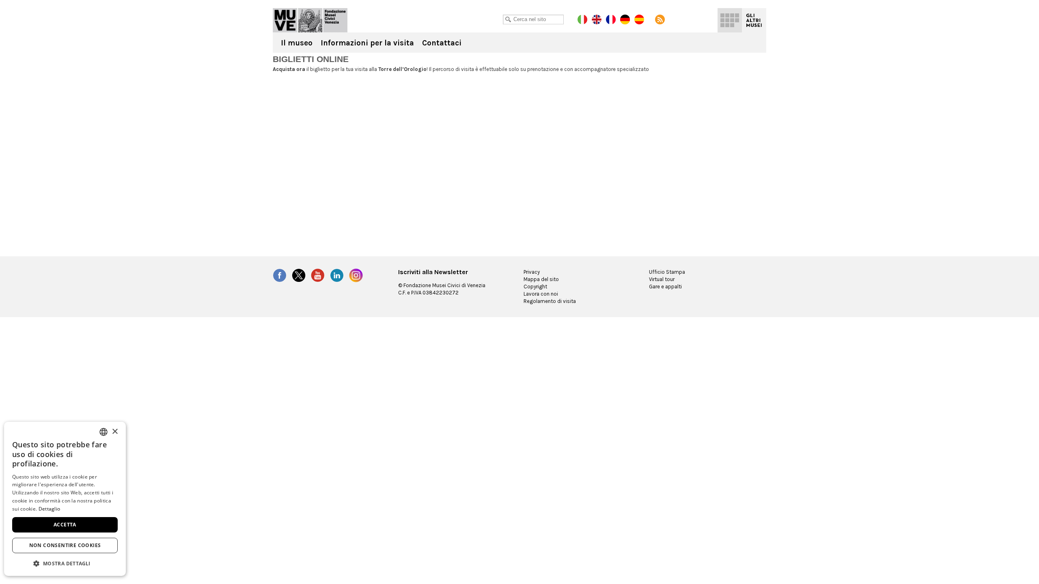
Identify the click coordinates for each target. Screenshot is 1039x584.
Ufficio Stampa (667, 272)
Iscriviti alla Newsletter (433, 272)
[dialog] (65, 499)
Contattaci (441, 43)
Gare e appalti (665, 286)
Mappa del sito (541, 279)
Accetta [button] (65, 524)
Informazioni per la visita (367, 43)
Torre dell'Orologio (310, 20)
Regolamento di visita (550, 301)
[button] (65, 563)
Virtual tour (662, 279)
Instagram (356, 275)
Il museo (297, 43)
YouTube (318, 275)
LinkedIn (337, 275)
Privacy (532, 272)
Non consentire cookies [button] (65, 545)
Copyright (535, 286)
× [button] (115, 432)
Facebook (280, 275)
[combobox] (103, 432)
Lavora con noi (541, 294)
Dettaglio (49, 508)
